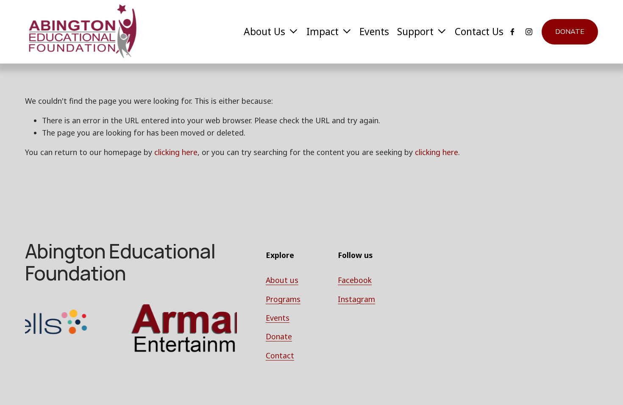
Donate (569, 31)
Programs (283, 299)
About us (282, 280)
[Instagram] (529, 32)
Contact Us (479, 31)
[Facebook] (512, 32)
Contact (280, 355)
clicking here (175, 152)
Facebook (355, 280)
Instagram (356, 299)
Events (374, 31)
